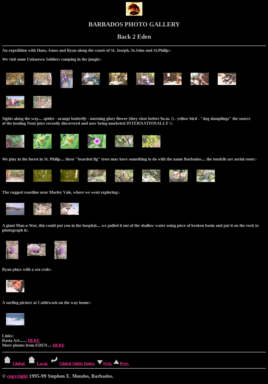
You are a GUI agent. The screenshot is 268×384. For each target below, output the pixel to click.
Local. (42, 363)
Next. (107, 363)
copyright (17, 376)
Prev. (124, 363)
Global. (19, 363)
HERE (34, 340)
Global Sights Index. (77, 363)
